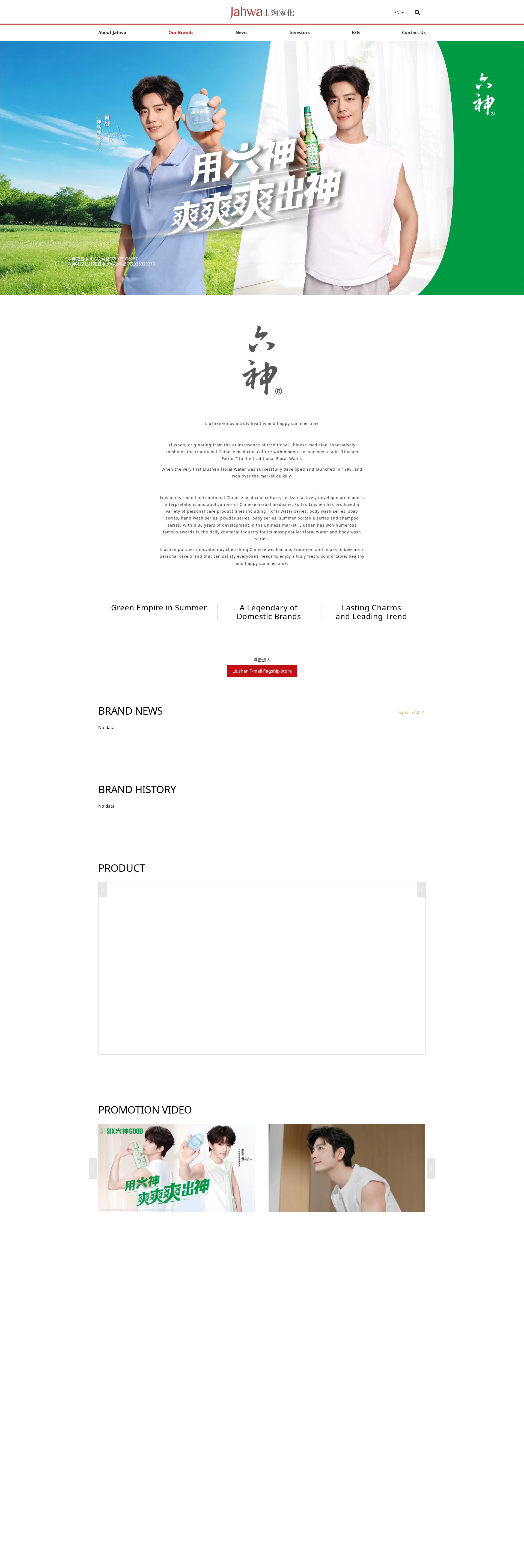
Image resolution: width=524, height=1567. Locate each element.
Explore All (408, 712)
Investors (299, 32)
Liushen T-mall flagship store (262, 671)
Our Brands (180, 32)
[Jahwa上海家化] (262, 13)
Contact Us (414, 32)
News (242, 32)
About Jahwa (112, 32)
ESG (356, 32)
